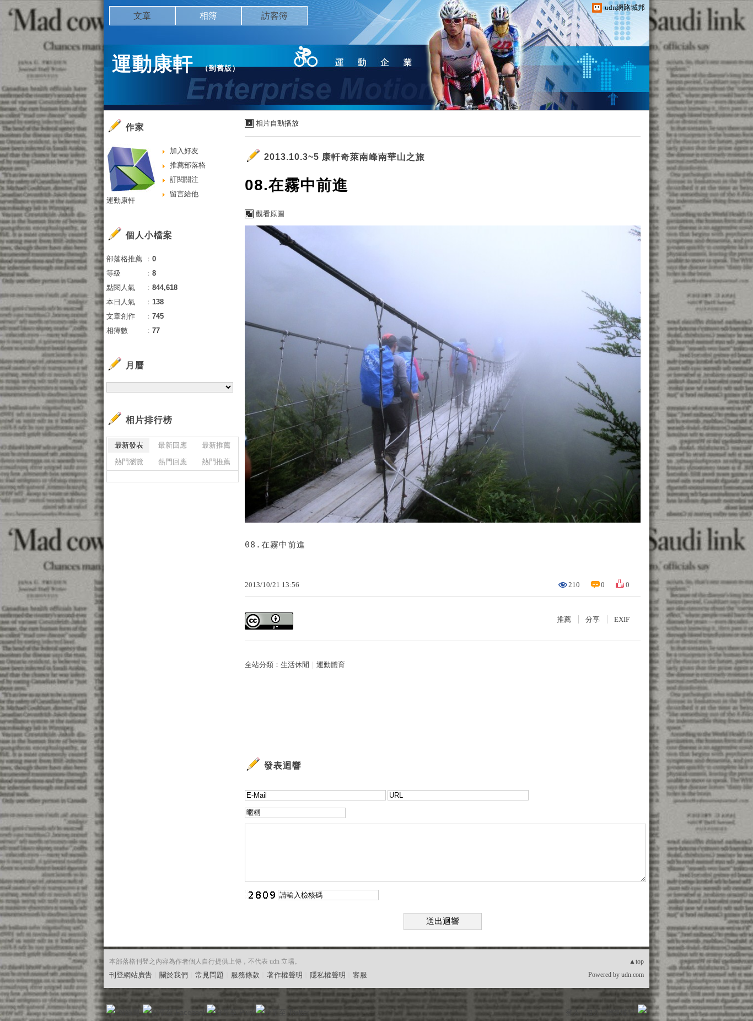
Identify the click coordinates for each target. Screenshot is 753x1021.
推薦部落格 (188, 165)
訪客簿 (274, 15)
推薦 (564, 619)
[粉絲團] (110, 1008)
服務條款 (245, 975)
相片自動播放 (277, 123)
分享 (592, 619)
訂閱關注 (184, 179)
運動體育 (330, 664)
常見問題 (209, 975)
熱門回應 (172, 462)
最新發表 (129, 445)
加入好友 (184, 151)
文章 (142, 15)
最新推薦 (216, 445)
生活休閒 (295, 664)
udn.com (632, 975)
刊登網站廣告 (130, 975)
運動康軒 (152, 63)
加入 (592, 1012)
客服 (360, 975)
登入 (573, 1012)
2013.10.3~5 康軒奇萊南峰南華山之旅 (344, 157)
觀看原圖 (270, 213)
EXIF (622, 619)
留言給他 (184, 194)
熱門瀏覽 (129, 462)
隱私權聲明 (328, 975)
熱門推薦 (216, 462)
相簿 (208, 15)
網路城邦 (620, 1012)
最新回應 (172, 445)
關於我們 (173, 975)
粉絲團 (128, 1012)
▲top (636, 961)
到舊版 (220, 68)
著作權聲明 (285, 975)
